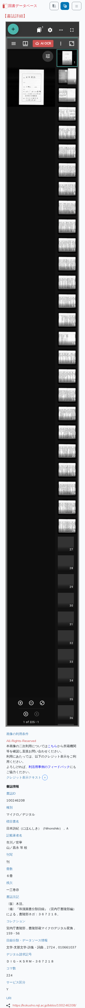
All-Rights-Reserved (21, 741)
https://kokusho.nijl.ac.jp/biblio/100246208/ (44, 1005)
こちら (52, 746)
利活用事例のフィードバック (49, 767)
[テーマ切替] (54, 6)
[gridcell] (19, 6)
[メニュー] (76, 6)
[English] (65, 6)
